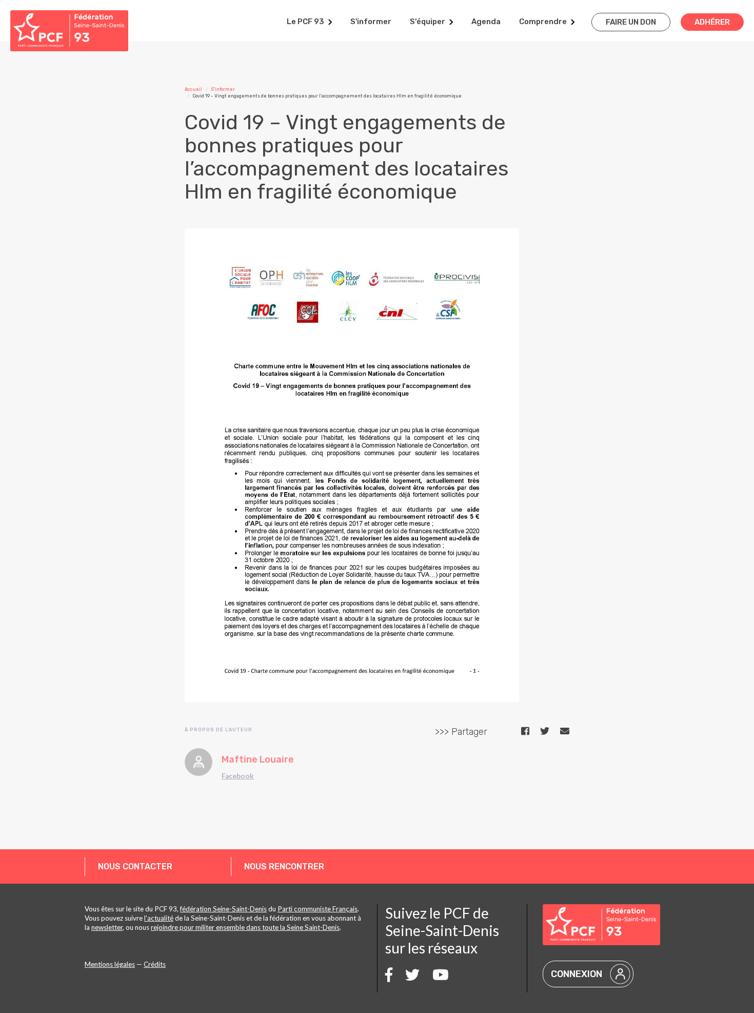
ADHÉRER (712, 22)
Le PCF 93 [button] (305, 21)
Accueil (193, 89)
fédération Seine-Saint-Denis (223, 909)
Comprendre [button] (543, 21)
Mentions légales (110, 964)
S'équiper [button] (427, 21)
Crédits (155, 964)
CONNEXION (576, 974)
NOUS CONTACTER (135, 866)
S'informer (370, 21)
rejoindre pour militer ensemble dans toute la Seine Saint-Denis (245, 927)
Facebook (238, 776)
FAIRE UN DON (631, 22)
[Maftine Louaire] (198, 762)
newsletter (107, 927)
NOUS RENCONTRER (284, 866)
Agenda (486, 21)
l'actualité (158, 918)
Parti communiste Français (317, 909)
